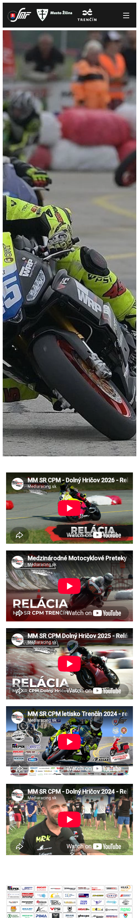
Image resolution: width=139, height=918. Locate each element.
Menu (126, 15)
